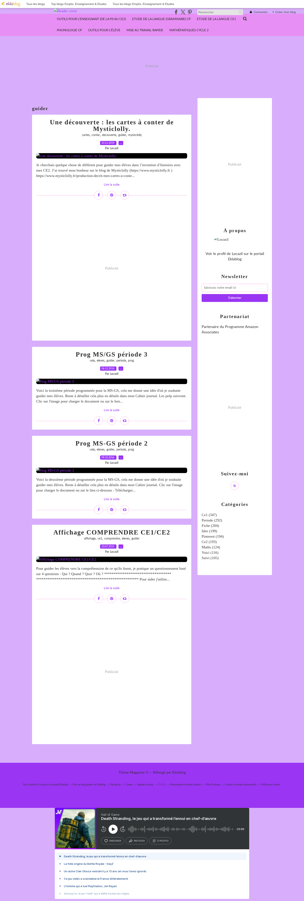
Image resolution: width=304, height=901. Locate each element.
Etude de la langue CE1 (216, 19)
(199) (209, 531)
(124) (211, 547)
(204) (210, 526)
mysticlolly (135, 135)
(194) (213, 536)
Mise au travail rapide (145, 30)
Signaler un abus (145, 784)
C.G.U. (162, 784)
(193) (209, 542)
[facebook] (176, 12)
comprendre (112, 538)
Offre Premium (212, 784)
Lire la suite (112, 184)
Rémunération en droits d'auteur (185, 784)
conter (96, 135)
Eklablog (179, 772)
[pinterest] (189, 12)
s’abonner (115, 841)
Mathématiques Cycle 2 (189, 30)
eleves (100, 360)
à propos (162, 841)
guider (122, 135)
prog (131, 360)
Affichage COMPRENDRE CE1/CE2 (111, 532)
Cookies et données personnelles (240, 784)
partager (139, 841)
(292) (212, 520)
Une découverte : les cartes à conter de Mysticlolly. (112, 125)
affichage (90, 538)
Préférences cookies (270, 784)
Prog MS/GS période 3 (112, 354)
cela (92, 360)
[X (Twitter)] (183, 12)
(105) (210, 558)
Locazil (237, 254)
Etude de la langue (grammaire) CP (161, 19)
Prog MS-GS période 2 (111, 443)
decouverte (109, 135)
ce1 (100, 538)
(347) (209, 515)
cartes (86, 135)
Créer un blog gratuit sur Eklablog (88, 784)
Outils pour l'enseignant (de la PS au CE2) (91, 19)
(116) (210, 552)
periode (121, 360)
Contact (129, 784)
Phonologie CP (69, 30)
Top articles (115, 784)
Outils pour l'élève (104, 30)
